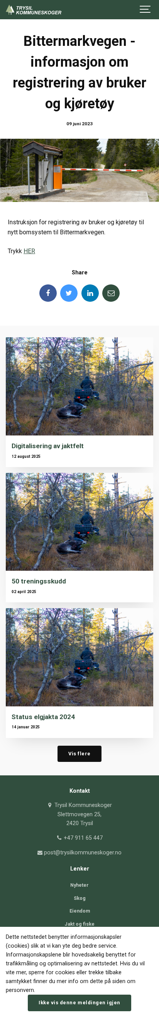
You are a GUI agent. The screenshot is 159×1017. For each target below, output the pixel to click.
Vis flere (79, 753)
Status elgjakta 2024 (43, 717)
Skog (80, 898)
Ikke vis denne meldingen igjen (79, 1002)
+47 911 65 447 (82, 838)
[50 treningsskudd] (79, 522)
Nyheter (79, 885)
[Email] (111, 293)
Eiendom (79, 911)
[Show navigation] (145, 9)
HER (29, 251)
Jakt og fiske (79, 924)
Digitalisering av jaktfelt (48, 446)
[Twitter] (69, 293)
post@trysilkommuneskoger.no (82, 852)
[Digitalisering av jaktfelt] (79, 386)
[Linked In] (90, 293)
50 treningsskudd (39, 581)
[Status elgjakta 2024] (79, 657)
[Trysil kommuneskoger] (33, 9)
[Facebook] (48, 293)
